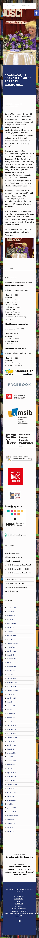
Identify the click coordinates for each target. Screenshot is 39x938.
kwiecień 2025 (11, 667)
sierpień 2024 (11, 698)
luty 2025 (10, 674)
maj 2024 (10, 710)
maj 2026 (10, 620)
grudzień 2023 (11, 729)
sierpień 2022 (11, 792)
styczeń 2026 (11, 635)
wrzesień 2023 (11, 741)
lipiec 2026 (10, 612)
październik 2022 (12, 784)
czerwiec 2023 (11, 753)
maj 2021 (10, 827)
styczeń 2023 (11, 772)
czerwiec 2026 (11, 616)
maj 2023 (10, 757)
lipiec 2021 (10, 820)
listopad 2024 (11, 686)
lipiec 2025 (10, 655)
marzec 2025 (11, 671)
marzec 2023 (11, 765)
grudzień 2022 (11, 776)
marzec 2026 (11, 627)
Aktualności (14, 106)
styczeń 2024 (11, 725)
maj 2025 (10, 663)
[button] (36, 13)
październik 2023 (12, 737)
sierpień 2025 (11, 651)
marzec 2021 (11, 831)
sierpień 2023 (11, 745)
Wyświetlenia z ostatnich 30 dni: (15, 569)
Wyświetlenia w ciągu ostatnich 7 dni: (17, 565)
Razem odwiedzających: (13, 583)
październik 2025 (12, 643)
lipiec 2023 (10, 749)
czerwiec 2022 (11, 800)
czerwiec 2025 (11, 659)
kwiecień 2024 (11, 714)
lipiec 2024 (10, 702)
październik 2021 (12, 816)
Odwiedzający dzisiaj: (12, 561)
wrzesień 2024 (12, 694)
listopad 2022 (11, 780)
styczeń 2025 (11, 678)
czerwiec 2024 (11, 706)
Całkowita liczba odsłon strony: (15, 587)
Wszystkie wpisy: (10, 591)
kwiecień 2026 (11, 623)
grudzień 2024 (12, 682)
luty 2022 (10, 804)
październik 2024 (12, 690)
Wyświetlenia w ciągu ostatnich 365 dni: (18, 573)
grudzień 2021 (11, 808)
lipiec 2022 (10, 796)
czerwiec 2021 (11, 823)
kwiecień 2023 (11, 761)
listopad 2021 (11, 812)
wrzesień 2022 (11, 788)
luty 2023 (10, 769)
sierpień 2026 (11, 608)
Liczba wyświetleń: (11, 579)
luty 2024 (10, 722)
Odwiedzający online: (12, 553)
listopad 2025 (11, 639)
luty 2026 (10, 631)
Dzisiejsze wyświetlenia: (13, 557)
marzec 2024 (11, 718)
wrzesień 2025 (11, 647)
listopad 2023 (11, 733)
